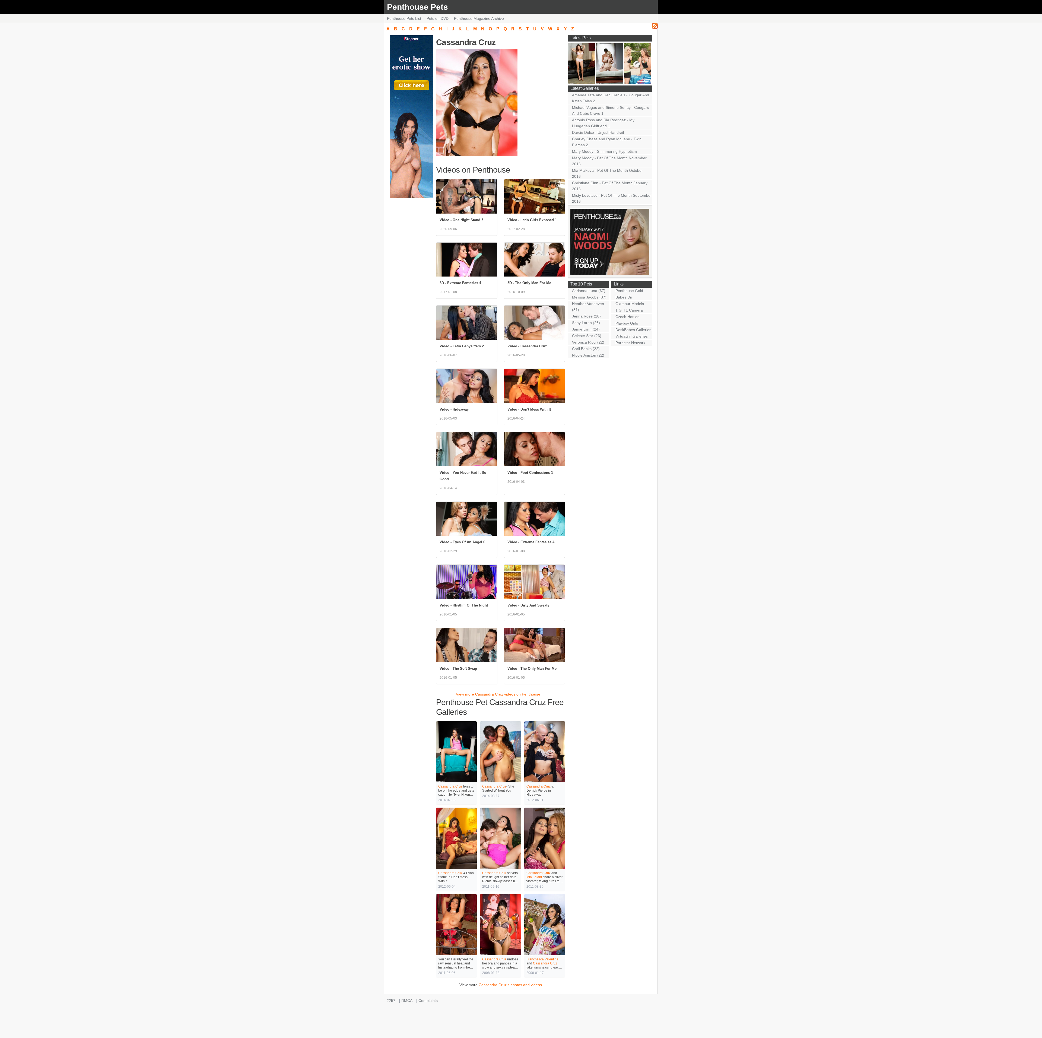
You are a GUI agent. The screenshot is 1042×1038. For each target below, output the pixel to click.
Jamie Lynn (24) (586, 329)
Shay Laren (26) (586, 322)
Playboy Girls (626, 323)
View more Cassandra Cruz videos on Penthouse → (500, 694)
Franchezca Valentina (542, 959)
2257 (391, 1000)
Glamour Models (629, 303)
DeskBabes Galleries (633, 330)
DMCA (406, 1000)
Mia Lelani (534, 877)
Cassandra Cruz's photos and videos (510, 985)
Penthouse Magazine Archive (479, 18)
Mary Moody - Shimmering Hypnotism (604, 151)
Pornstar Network (630, 343)
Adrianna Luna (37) (588, 290)
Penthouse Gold (629, 290)
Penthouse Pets (417, 6)
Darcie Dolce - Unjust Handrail (598, 132)
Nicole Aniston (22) (588, 355)
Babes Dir (623, 297)
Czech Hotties (627, 317)
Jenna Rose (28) (586, 316)
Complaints (428, 1000)
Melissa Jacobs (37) (589, 297)
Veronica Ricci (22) (588, 342)
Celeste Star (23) (586, 336)
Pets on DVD (438, 18)
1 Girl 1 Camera (629, 310)
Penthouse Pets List (404, 18)
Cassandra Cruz (450, 786)
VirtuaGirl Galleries (631, 336)
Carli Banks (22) (586, 349)
